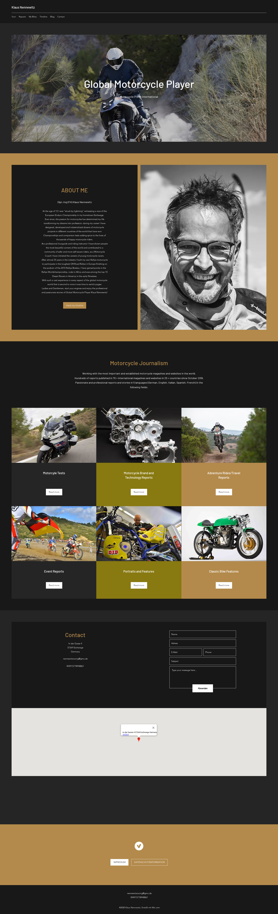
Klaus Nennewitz (23, 7)
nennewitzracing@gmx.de (75, 658)
